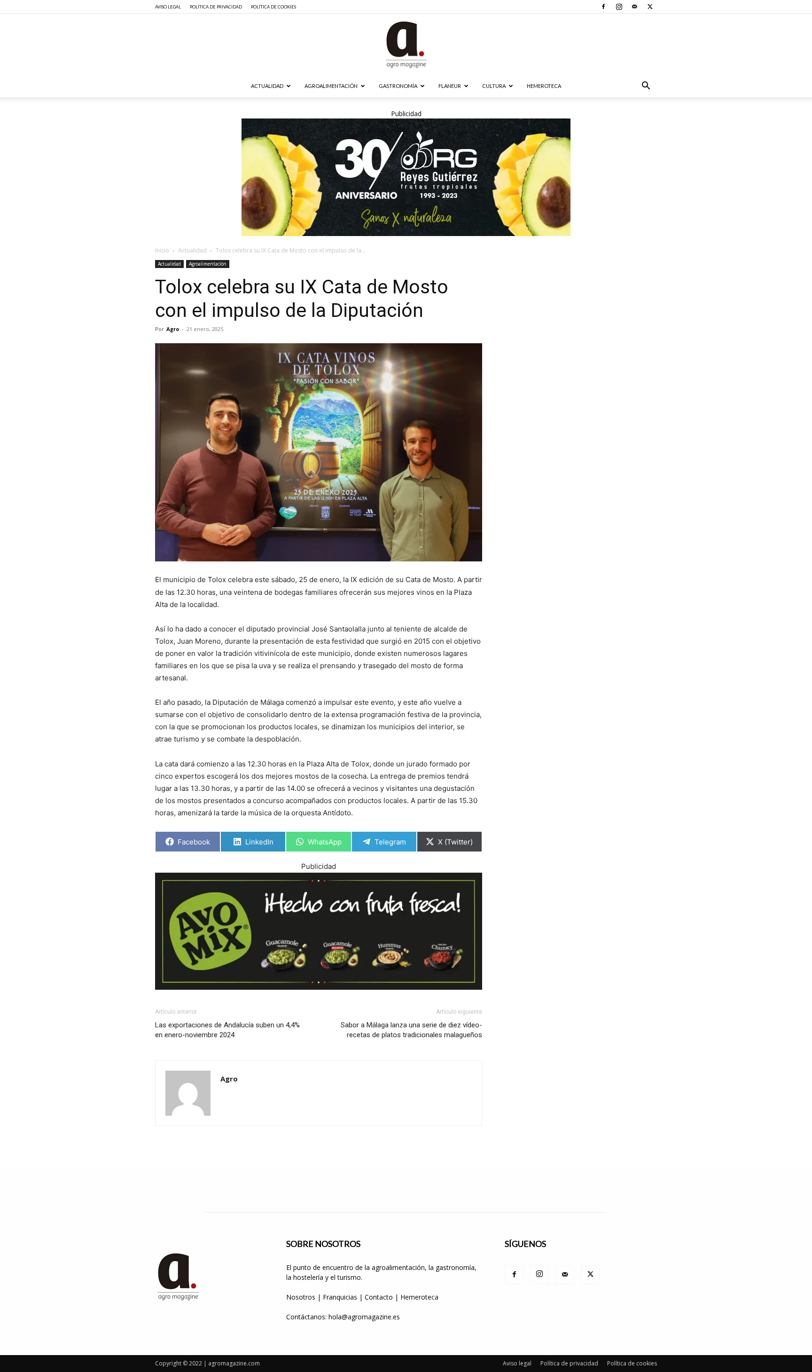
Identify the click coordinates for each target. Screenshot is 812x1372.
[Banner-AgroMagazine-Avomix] (318, 931)
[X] (650, 6)
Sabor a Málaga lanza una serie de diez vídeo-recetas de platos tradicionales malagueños (411, 1030)
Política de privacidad (216, 6)
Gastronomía (398, 86)
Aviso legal (168, 6)
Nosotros (300, 1297)
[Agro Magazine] (406, 44)
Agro (172, 328)
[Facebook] (603, 6)
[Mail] (634, 6)
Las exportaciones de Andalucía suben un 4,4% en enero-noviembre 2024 (227, 1030)
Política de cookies (273, 6)
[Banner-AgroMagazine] (406, 177)
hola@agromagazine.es (364, 1316)
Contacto (380, 1297)
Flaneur (449, 86)
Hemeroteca (544, 86)
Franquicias (340, 1297)
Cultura (494, 86)
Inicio (162, 250)
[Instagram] (619, 6)
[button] (645, 86)
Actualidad (267, 86)
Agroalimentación (331, 86)
